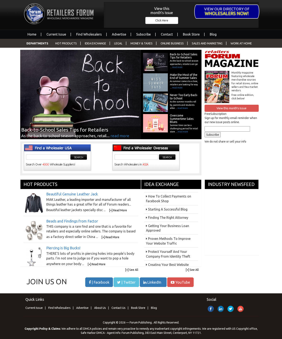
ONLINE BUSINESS (172, 43)
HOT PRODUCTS (66, 43)
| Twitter (128, 282)
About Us (100, 307)
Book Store (191, 34)
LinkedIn (153, 282)
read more (119, 135)
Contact (167, 34)
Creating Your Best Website (168, 264)
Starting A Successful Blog (167, 209)
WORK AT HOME (241, 43)
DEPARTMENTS (37, 43)
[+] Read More (118, 210)
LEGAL (118, 43)
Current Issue (56, 34)
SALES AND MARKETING (207, 43)
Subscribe (143, 34)
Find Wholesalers (89, 34)
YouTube (182, 282)
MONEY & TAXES (141, 43)
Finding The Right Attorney (168, 217)
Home (31, 34)
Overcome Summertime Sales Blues (182, 119)
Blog (213, 34)
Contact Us (118, 307)
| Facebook (100, 282)
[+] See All (131, 269)
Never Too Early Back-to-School (184, 96)
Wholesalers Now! (227, 13)
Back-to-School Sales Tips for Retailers (183, 56)
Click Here (161, 20)
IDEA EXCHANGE (95, 43)
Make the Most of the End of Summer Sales (183, 76)
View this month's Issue (161, 11)
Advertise (119, 34)
